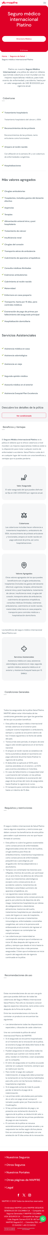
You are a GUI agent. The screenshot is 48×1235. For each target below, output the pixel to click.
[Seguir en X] (24, 1195)
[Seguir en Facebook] (18, 1195)
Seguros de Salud (17, 56)
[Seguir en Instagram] (29, 1195)
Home (4, 56)
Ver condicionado (24, 416)
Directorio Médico (24, 39)
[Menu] (44, 3)
